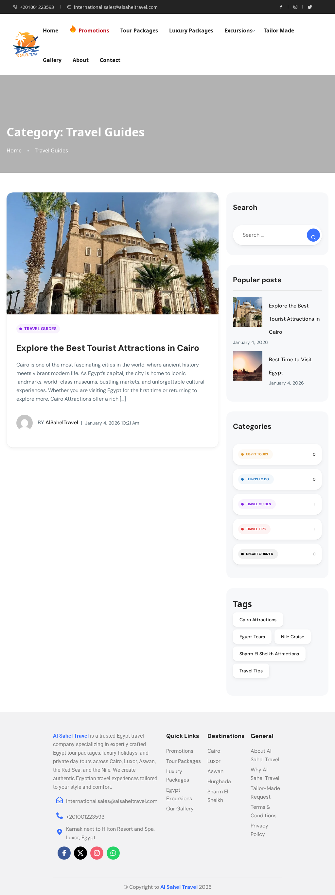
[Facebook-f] (64, 853)
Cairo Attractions (257, 620)
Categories (252, 426)
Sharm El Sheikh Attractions (269, 654)
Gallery (52, 60)
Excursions (238, 30)
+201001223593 (37, 7)
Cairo (213, 750)
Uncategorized (259, 554)
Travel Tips (256, 529)
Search (245, 207)
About (81, 60)
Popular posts (257, 280)
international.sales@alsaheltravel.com (116, 7)
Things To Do (257, 479)
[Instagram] (96, 853)
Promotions (94, 30)
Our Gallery (180, 808)
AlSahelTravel (58, 422)
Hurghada (219, 781)
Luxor (213, 761)
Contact (110, 60)
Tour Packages (139, 30)
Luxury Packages (191, 30)
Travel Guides (51, 150)
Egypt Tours (257, 454)
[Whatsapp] (113, 853)
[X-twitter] (80, 853)
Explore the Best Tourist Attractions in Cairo (107, 347)
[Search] (313, 235)
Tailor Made (279, 30)
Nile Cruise (292, 637)
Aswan (215, 771)
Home (50, 30)
